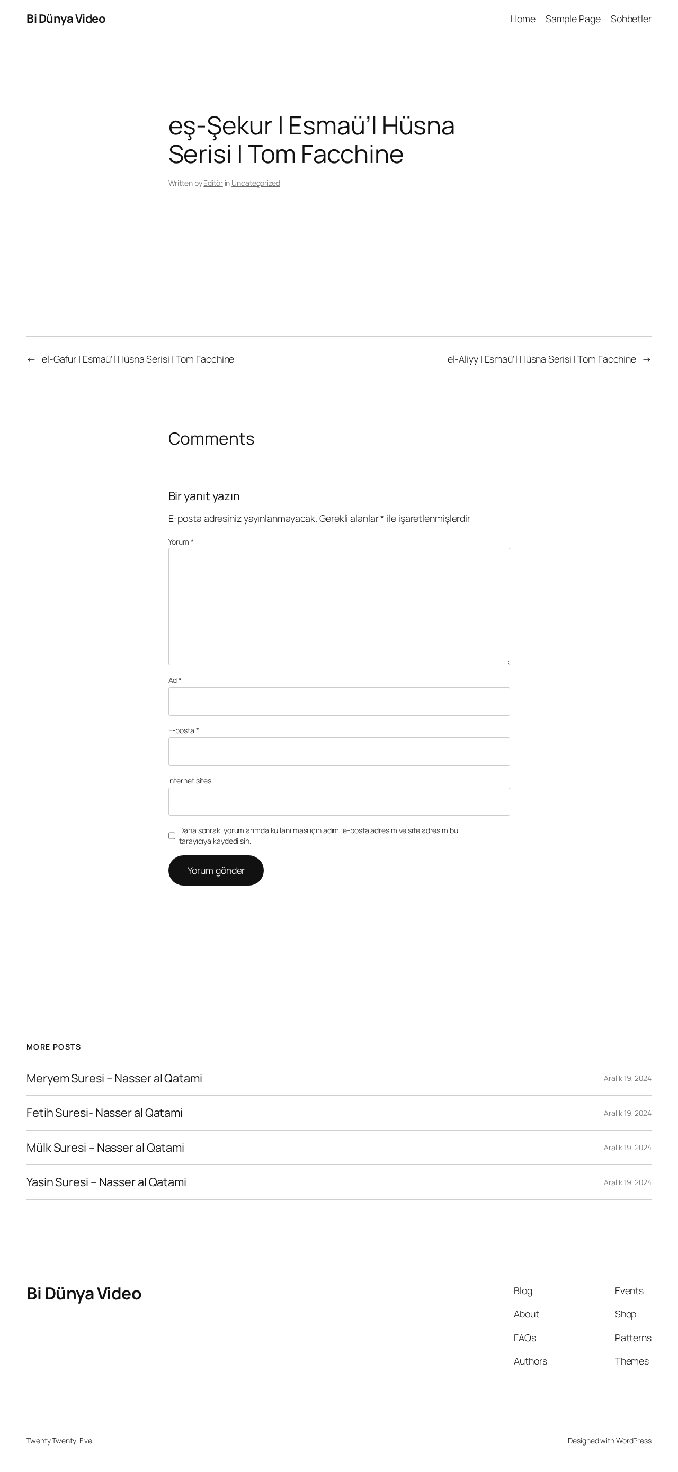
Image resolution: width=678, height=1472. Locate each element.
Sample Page (573, 18)
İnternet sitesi (190, 780)
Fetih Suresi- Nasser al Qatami (104, 1112)
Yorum (181, 542)
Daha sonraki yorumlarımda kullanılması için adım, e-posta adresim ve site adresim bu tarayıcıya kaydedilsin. (318, 835)
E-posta (183, 730)
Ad (175, 680)
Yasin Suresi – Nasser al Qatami (106, 1182)
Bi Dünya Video (65, 18)
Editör (212, 183)
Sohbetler (631, 18)
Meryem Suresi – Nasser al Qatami (114, 1078)
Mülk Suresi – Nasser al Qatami (105, 1147)
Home (523, 18)
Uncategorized (255, 183)
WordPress (634, 1440)
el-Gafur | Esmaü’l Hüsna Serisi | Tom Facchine (138, 359)
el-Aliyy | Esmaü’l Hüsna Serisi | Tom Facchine (542, 359)
